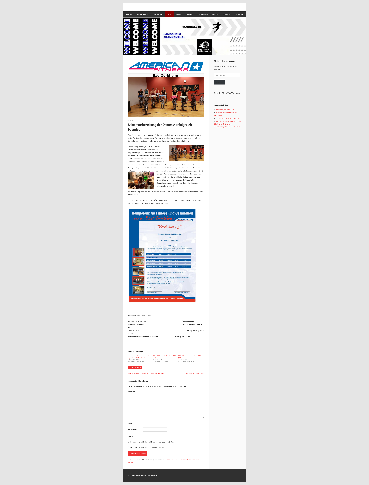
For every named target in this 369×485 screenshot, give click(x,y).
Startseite (128, 14)
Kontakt (215, 14)
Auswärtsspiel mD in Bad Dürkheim (228, 127)
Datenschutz (239, 14)
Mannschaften (141, 14)
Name (130, 423)
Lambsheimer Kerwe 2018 (194, 373)
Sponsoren (189, 14)
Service (178, 14)
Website (130, 436)
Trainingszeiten (158, 14)
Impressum (226, 14)
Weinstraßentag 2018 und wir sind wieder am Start (146, 373)
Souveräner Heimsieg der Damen (227, 118)
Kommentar (132, 392)
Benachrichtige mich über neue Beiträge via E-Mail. (147, 447)
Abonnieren (219, 82)
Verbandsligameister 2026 (225, 110)
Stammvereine (203, 14)
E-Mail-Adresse (133, 429)
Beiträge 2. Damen (135, 367)
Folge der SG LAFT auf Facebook (227, 93)
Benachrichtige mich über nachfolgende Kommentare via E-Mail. (152, 442)
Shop (169, 14)
